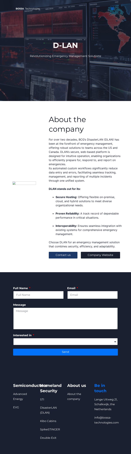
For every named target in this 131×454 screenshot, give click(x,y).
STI (42, 399)
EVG (16, 407)
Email (71, 288)
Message (19, 304)
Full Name (21, 288)
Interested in (22, 335)
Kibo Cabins (48, 421)
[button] (112, 8)
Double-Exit (48, 437)
